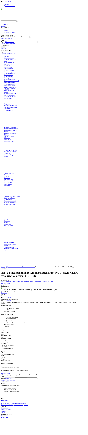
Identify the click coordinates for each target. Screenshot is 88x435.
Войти (2, 38)
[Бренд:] (3, 288)
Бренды (6, 4)
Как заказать (4, 408)
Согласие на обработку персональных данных (14, 405)
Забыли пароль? (9, 42)
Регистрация (8, 38)
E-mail (2, 40)
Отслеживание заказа (7, 36)
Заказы (6, 30)
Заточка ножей (5, 417)
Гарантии (3, 411)
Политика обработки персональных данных (14, 403)
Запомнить (5, 45)
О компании (4, 400)
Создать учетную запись (8, 43)
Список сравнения (9, 32)
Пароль (3, 42)
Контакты (3, 402)
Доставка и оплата (9, 6)
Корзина (3, 53)
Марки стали (4, 415)
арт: (2, 280)
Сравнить (4, 293)
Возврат (3, 412)
